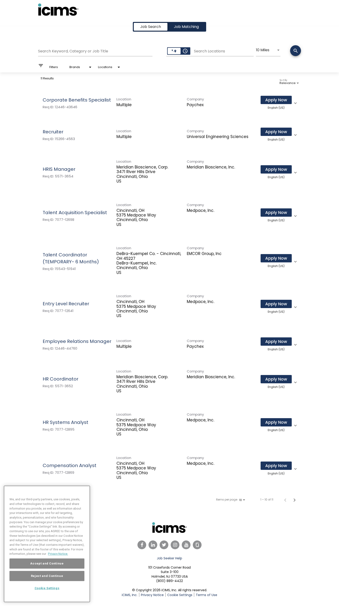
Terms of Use (206, 595)
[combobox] (95, 50)
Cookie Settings (47, 588)
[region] (47, 544)
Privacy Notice (152, 595)
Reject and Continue (47, 576)
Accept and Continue (46, 563)
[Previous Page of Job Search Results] (285, 499)
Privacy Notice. (58, 553)
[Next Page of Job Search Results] (294, 499)
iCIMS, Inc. (129, 595)
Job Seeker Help (169, 558)
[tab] (150, 27)
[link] (169, 102)
